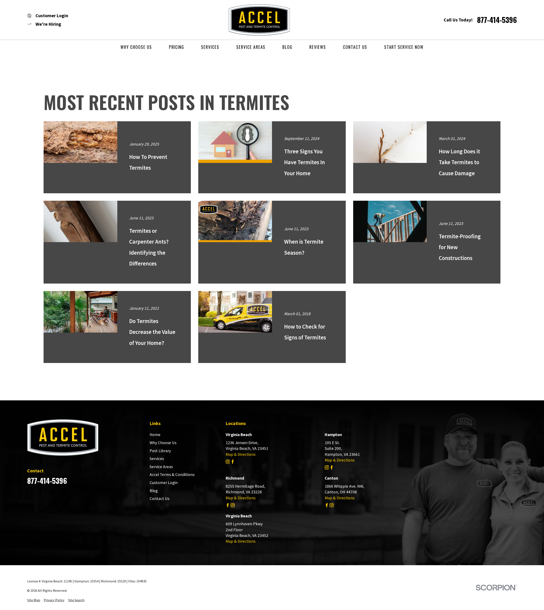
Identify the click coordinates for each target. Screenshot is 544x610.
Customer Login (164, 482)
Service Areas (161, 466)
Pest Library (160, 450)
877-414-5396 (497, 19)
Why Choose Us (163, 442)
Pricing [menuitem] (176, 47)
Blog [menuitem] (287, 47)
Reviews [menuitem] (317, 47)
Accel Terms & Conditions (172, 474)
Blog (154, 490)
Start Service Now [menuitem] (404, 47)
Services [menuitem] (210, 47)
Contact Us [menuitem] (355, 47)
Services (157, 458)
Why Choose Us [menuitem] (136, 47)
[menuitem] (33, 600)
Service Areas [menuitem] (250, 47)
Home (155, 434)
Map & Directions (240, 454)
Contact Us (159, 498)
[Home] (255, 20)
